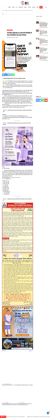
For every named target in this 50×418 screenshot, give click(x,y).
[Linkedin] (6, 75)
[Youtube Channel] (46, 100)
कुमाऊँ (11, 30)
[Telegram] (8, 75)
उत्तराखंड (9, 7)
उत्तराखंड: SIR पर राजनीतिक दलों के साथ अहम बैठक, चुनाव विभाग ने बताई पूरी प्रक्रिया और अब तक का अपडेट (44, 41)
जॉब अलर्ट (29, 7)
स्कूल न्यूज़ (33, 7)
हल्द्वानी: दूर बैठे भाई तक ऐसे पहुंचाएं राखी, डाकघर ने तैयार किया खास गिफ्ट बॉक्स (44, 57)
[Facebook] (3, 75)
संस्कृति (13, 7)
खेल (16, 7)
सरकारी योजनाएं (20, 7)
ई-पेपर (41, 7)
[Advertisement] (42, 79)
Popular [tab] (38, 19)
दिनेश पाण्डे (10, 37)
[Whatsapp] (13, 75)
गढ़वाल (43, 38)
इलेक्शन (25, 7)
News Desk (42, 35)
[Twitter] (11, 75)
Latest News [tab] (39, 16)
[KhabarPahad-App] (17, 55)
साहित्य (38, 7)
